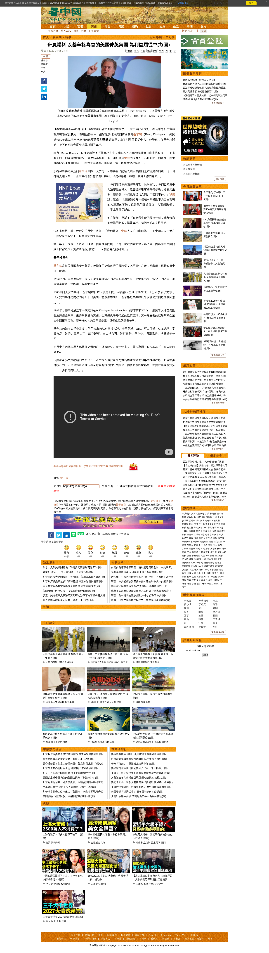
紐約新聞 (94, 30)
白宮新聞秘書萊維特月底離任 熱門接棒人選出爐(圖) (139, 759)
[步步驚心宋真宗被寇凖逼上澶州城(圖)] (192, 287)
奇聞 (190, 26)
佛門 (163, 842)
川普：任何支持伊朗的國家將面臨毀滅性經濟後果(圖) (140, 773)
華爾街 (44, 64)
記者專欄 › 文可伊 (162, 37)
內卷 (103, 842)
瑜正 (186, 623)
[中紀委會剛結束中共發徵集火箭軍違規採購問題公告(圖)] (153, 708)
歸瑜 (215, 604)
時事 (76, 30)
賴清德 (213, 513)
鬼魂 (145, 883)
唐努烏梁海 (209, 562)
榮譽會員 (156, 501)
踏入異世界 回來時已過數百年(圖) (200, 91)
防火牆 (185, 559)
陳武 (48, 702)
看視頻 (177, 938)
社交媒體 (218, 541)
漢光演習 (201, 517)
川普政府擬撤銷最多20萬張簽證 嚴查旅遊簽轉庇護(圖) (73, 581)
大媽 (224, 552)
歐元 (198, 548)
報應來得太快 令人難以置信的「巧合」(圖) (205, 437)
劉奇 (189, 580)
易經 (210, 580)
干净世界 (75, 938)
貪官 (191, 538)
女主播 (185, 569)
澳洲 (222, 573)
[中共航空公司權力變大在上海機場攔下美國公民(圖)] (192, 327)
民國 (184, 576)
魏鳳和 (157, 742)
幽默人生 (218, 580)
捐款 (100, 935)
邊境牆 (204, 531)
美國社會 (53, 30)
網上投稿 (75, 935)
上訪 (204, 559)
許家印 (61, 702)
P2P (207, 555)
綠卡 (199, 573)
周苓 (186, 611)
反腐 (205, 538)
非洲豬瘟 (196, 555)
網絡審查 (218, 559)
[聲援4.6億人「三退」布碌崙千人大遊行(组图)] (192, 260)
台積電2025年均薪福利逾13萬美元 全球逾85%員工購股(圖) (214, 304)
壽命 (216, 583)
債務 (205, 545)
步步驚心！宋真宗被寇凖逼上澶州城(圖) (203, 383)
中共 (43, 68)
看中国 (66, 14)
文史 (162, 26)
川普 (207, 513)
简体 (136, 51)
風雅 (143, 702)
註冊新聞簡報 (192, 640)
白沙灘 (54, 742)
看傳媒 (154, 938)
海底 (65, 742)
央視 (192, 569)
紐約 (135, 26)
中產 (189, 552)
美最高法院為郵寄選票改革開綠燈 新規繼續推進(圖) (71, 586)
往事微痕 (195, 541)
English (153, 935)
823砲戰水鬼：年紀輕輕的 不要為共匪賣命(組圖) (214, 345)
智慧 (148, 702)
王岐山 (185, 531)
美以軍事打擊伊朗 (192, 164)
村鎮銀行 (145, 662)
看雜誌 (117, 938)
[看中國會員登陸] (204, 41)
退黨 (223, 524)
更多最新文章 (217, 403)
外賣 (152, 662)
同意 (251, 3)
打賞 (143, 51)
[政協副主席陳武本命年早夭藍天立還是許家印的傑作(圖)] (63, 668)
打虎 (210, 538)
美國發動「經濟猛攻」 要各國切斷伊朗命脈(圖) (69, 590)
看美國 (57, 37)
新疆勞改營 (209, 566)
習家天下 (155, 842)
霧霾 (212, 555)
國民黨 (209, 517)
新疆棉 (185, 524)
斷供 (103, 883)
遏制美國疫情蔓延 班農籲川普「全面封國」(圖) (137, 572)
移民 (201, 569)
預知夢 (94, 742)
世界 (148, 26)
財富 (184, 552)
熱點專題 (189, 158)
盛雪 (200, 615)
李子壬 (216, 623)
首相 (112, 742)
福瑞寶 (165, 938)
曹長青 (202, 626)
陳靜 (200, 611)
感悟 (189, 583)
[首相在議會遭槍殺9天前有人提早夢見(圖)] (108, 708)
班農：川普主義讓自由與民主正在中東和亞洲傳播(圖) (140, 600)
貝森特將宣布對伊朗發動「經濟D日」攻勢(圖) (68, 600)
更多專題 (220, 178)
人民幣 (185, 548)
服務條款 (125, 935)
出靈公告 (62, 662)
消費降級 (55, 842)
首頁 (53, 26)
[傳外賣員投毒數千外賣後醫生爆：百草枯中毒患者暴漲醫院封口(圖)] (153, 629)
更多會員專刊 (217, 103)
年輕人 (70, 662)
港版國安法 (210, 524)
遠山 (200, 608)
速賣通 (103, 702)
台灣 (201, 552)
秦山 (186, 619)
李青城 (216, 619)
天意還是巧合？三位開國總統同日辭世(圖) (205, 83)
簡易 (215, 600)
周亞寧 (165, 742)
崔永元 (204, 534)
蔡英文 (206, 552)
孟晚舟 (192, 531)
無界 (210, 938)
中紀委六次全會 (98, 662)
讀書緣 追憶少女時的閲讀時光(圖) (200, 99)
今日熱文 (49, 622)
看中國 (64, 478)
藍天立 (54, 702)
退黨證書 (130, 938)
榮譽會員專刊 (192, 73)
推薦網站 (61, 938)
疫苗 (184, 527)
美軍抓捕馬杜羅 (191, 173)
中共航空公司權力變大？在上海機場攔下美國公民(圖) (215, 331)
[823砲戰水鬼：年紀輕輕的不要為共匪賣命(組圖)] (192, 341)
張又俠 (124, 662)
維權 (191, 559)
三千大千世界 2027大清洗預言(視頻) (63, 916)
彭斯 (210, 531)
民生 (203, 573)
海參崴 (195, 552)
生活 (176, 26)
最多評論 (193, 455)
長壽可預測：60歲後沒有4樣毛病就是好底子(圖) (215, 318)
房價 (184, 555)
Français (166, 935)
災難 (64, 921)
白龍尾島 (186, 566)
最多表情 (216, 455)
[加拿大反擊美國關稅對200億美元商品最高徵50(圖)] (192, 206)
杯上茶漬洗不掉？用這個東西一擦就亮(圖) (205, 376)
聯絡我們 (89, 935)
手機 (194, 583)
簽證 (184, 573)
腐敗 (201, 538)
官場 (80, 26)
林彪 (184, 580)
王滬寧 (190, 534)
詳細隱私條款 (182, 3)
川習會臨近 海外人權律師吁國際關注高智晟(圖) (215, 250)
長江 (191, 524)
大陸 (66, 26)
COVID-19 (191, 517)
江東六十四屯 (197, 562)
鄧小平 (221, 576)
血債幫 (146, 842)
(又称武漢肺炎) (197, 513)
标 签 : (45, 56)
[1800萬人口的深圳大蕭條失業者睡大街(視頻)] (108, 850)
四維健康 (189, 626)
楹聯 (138, 702)
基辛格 (44, 60)
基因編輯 (219, 555)
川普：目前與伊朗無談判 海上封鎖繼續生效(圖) (69, 773)
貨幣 (220, 545)
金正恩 (220, 527)
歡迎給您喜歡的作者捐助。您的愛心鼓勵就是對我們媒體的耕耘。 (90, 466)
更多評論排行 (217, 500)
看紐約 (142, 938)
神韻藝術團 (90, 938)
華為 (214, 527)
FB (223, 541)
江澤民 (139, 883)
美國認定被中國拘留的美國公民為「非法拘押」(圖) (71, 777)
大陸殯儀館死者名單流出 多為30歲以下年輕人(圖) (215, 277)
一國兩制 (186, 541)
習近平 (117, 662)
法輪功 (210, 559)
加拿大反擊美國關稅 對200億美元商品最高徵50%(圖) (72, 567)
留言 (149, 51)
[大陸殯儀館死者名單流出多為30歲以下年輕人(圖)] (63, 629)
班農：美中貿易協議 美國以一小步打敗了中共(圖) (138, 595)
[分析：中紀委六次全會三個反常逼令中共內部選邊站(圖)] (108, 629)
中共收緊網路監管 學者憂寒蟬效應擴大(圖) (205, 399)
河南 (138, 662)
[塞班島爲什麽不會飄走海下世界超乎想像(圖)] (63, 708)
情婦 (196, 538)
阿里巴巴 (95, 702)
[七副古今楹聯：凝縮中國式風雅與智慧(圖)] (153, 668)
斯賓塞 (101, 742)
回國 (189, 573)
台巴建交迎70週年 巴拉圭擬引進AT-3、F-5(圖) (214, 196)
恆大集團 (69, 702)
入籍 (194, 573)
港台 (107, 26)
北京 (212, 552)
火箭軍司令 (148, 742)
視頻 (46, 803)
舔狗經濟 (65, 883)
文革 (221, 583)
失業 (48, 842)
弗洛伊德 (198, 527)
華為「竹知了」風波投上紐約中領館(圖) (133, 763)
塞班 (48, 742)
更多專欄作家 (217, 632)
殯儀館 (54, 662)
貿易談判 (221, 531)
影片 (203, 26)
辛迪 (215, 626)
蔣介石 (206, 576)
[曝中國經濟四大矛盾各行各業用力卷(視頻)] (108, 809)
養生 (184, 587)
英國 (107, 742)
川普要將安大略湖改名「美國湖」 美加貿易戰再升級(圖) (74, 576)
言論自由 (219, 566)
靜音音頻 (111, 702)
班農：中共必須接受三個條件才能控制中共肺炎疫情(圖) (141, 581)
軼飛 (186, 608)
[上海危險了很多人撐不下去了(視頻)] (63, 809)
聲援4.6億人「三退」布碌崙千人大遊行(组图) (68, 572)
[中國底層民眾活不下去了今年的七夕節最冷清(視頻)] (63, 850)
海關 (216, 569)
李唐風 (216, 611)
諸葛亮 (204, 580)
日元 (203, 548)
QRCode (91, 534)
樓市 (219, 548)
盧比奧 (220, 513)
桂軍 (189, 576)
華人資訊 (66, 30)
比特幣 (192, 548)
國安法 (220, 517)
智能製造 (95, 842)
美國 (94, 26)
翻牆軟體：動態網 (194, 938)
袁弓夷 (202, 524)
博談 (121, 26)
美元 (215, 545)
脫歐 (196, 545)
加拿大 (190, 545)
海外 (209, 573)
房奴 (98, 883)
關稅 (198, 531)
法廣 (211, 541)
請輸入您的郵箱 (205, 646)
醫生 (157, 662)
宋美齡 (214, 576)
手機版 (129, 51)
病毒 (184, 517)
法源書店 (105, 938)
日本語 (194, 935)
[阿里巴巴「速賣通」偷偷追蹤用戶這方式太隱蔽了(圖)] (108, 668)
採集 (119, 702)
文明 (58, 921)
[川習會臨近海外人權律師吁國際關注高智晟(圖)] (192, 246)
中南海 (211, 534)
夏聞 (215, 608)
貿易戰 (185, 520)
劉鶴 (184, 534)
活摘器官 (186, 562)
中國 (124, 230)
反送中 (185, 538)
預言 (199, 583)
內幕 (216, 534)
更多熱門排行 (217, 449)
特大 (161, 51)
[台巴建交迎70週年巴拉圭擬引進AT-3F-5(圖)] (192, 192)
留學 (212, 569)
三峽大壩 (216, 520)
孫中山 (200, 576)
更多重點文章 (217, 355)
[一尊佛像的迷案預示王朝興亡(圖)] (192, 233)
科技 (83, 30)
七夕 (48, 883)
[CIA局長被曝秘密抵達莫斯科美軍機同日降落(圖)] (192, 219)
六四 (218, 524)
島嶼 (60, 742)
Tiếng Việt (181, 935)
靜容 (200, 619)
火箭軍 (139, 742)
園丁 (186, 615)
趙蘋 (215, 615)
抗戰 (194, 576)
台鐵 (215, 517)
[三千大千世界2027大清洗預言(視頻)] (63, 891)
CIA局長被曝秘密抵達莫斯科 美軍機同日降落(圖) (214, 223)
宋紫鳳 (187, 600)
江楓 (200, 623)
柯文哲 (190, 527)
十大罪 (152, 883)
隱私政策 (139, 935)
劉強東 (218, 552)
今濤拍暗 (203, 600)
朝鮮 (184, 545)
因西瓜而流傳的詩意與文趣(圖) (199, 79)
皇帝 (199, 580)
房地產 (213, 548)
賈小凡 (187, 604)
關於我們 (112, 935)
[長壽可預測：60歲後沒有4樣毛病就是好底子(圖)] (192, 314)
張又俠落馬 (189, 169)
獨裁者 (139, 842)
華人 (196, 569)
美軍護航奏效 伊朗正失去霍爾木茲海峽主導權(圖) (70, 787)
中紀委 (110, 662)
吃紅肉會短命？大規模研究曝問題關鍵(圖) (205, 372)
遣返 (221, 569)
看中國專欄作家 (194, 594)
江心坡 (194, 566)
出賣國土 (207, 520)
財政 (224, 548)
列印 (155, 51)
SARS (200, 566)
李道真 (202, 604)
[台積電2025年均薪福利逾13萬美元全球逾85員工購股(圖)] (192, 300)
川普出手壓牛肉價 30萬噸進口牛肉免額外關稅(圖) (138, 796)
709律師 (197, 559)
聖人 (48, 921)
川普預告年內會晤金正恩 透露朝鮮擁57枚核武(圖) (70, 768)
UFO (205, 527)
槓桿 (210, 545)
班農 (43, 71)
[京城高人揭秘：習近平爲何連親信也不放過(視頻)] (153, 809)
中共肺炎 (186, 513)
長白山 (218, 562)
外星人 (210, 583)
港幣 (207, 548)
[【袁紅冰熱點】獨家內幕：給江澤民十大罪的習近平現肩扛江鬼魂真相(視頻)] (153, 850)
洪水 (53, 921)
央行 (201, 545)
